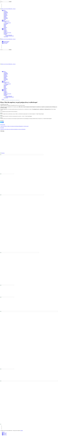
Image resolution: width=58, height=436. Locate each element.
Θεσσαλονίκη (6, 23)
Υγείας (5, 19)
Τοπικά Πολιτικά (8, 22)
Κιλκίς (5, 25)
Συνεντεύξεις (6, 18)
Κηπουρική (5, 33)
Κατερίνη (5, 24)
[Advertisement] (29, 57)
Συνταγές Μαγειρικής (9, 96)
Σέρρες (5, 26)
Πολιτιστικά (5, 17)
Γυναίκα (5, 31)
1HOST (21, 430)
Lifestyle (5, 30)
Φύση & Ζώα (6, 36)
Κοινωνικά (5, 14)
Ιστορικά (5, 13)
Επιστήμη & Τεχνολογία (7, 32)
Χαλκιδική (5, 27)
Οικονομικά (5, 15)
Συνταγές (5, 34)
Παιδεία (5, 77)
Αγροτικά (5, 11)
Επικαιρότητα (6, 12)
